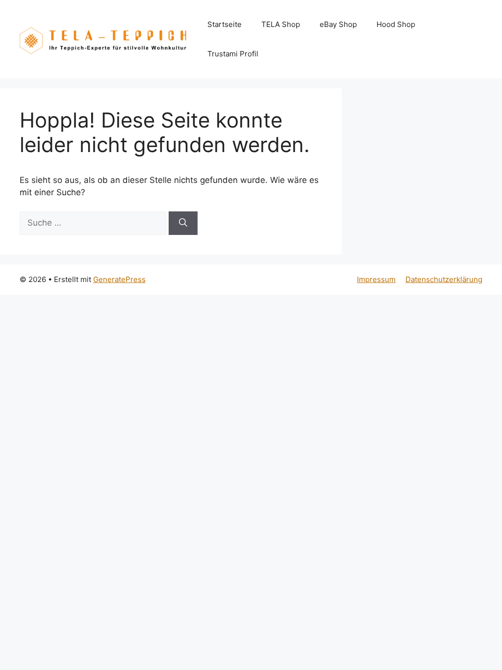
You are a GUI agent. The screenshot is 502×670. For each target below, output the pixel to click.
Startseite (224, 24)
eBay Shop (338, 24)
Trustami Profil (232, 53)
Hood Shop (395, 24)
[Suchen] (183, 223)
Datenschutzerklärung (443, 279)
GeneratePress (119, 279)
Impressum (376, 279)
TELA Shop (280, 24)
